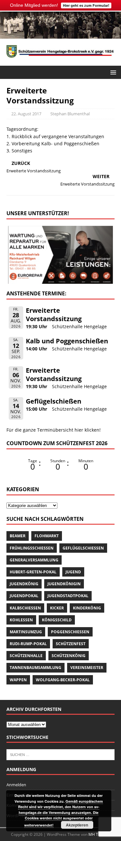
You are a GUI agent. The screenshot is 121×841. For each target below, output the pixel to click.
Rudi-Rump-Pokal (28, 643)
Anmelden (16, 785)
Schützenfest (71, 643)
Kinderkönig (87, 608)
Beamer (17, 536)
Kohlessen (21, 620)
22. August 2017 (26, 114)
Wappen (18, 680)
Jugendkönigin (64, 584)
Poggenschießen (70, 632)
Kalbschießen (25, 608)
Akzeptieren (77, 825)
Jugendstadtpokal (67, 595)
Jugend (73, 572)
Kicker (57, 608)
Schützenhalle (26, 655)
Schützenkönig (69, 655)
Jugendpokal (24, 595)
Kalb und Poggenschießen (67, 341)
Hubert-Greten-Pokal (33, 572)
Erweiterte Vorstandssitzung (54, 314)
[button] (112, 72)
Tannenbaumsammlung (35, 667)
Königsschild (57, 620)
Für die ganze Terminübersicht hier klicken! (53, 430)
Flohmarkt (47, 536)
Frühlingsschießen (32, 548)
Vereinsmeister (86, 667)
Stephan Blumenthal (70, 114)
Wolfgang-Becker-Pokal (63, 680)
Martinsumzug (26, 632)
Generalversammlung (34, 560)
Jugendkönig (24, 584)
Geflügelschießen (53, 401)
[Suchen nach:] (60, 754)
